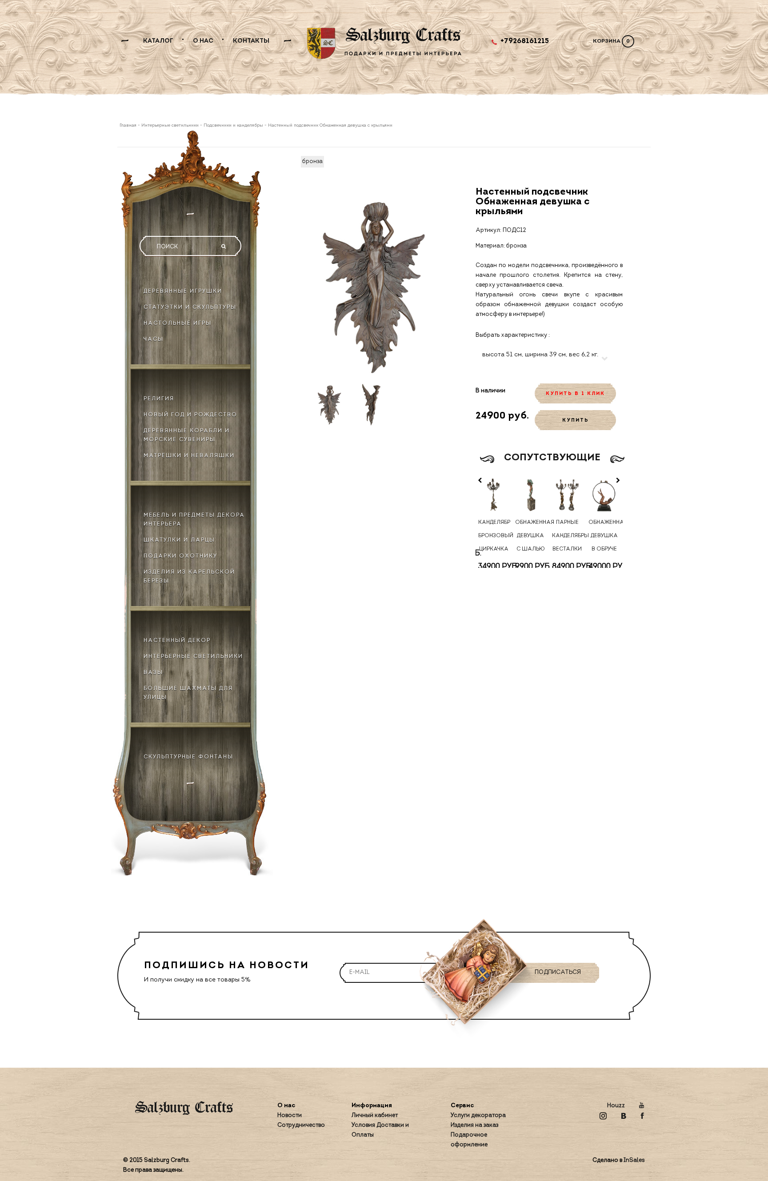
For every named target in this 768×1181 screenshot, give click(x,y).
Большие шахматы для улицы (188, 693)
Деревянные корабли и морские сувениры (187, 435)
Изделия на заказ (474, 1125)
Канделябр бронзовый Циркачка (493, 536)
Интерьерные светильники (170, 125)
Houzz (616, 1106)
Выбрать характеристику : (513, 335)
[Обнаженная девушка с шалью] (530, 494)
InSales (634, 1160)
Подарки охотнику (180, 556)
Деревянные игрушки (183, 291)
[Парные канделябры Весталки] (567, 494)
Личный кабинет (375, 1115)
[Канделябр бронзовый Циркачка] (494, 494)
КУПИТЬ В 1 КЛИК (575, 393)
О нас (203, 41)
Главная (129, 125)
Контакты (251, 41)
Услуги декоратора (478, 1115)
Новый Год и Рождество (190, 415)
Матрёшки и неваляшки (189, 456)
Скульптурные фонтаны (188, 757)
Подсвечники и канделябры (233, 125)
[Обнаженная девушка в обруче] (604, 494)
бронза (312, 161)
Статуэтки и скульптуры (190, 307)
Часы (154, 339)
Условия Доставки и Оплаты (380, 1130)
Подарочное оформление (469, 1140)
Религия (159, 399)
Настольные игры (178, 323)
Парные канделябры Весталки (567, 536)
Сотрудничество (301, 1125)
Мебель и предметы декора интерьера (194, 520)
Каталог (158, 41)
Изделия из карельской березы (189, 577)
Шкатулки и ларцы (179, 540)
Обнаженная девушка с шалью (530, 536)
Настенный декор (177, 640)
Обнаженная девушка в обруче (604, 536)
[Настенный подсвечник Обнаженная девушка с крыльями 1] (329, 404)
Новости (289, 1115)
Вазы (153, 672)
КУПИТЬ (575, 420)
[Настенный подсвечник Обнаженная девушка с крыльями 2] (373, 404)
